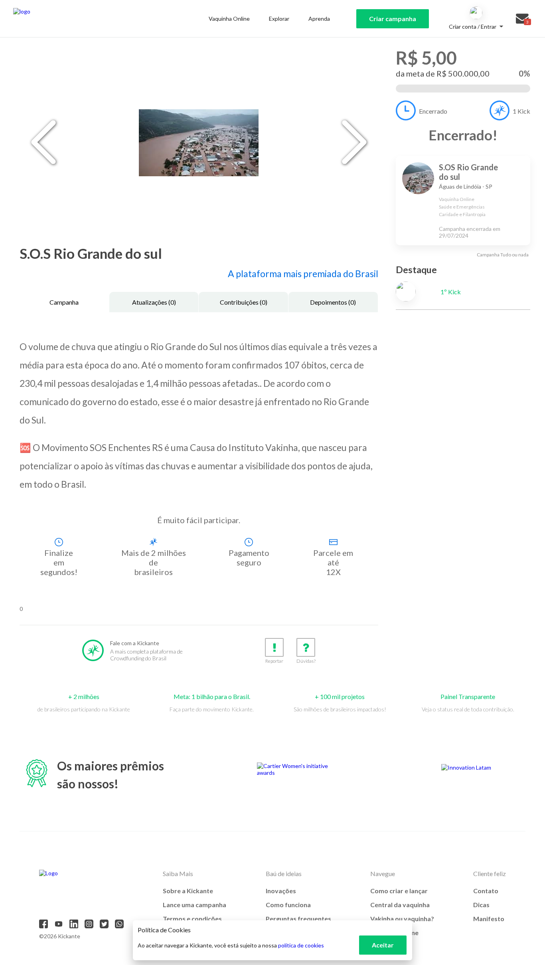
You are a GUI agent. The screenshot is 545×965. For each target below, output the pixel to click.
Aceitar (383, 945)
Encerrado (433, 111)
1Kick (521, 111)
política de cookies (301, 945)
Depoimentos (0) (333, 302)
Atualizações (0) (154, 302)
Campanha (64, 302)
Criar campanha (392, 18)
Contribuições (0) (243, 302)
